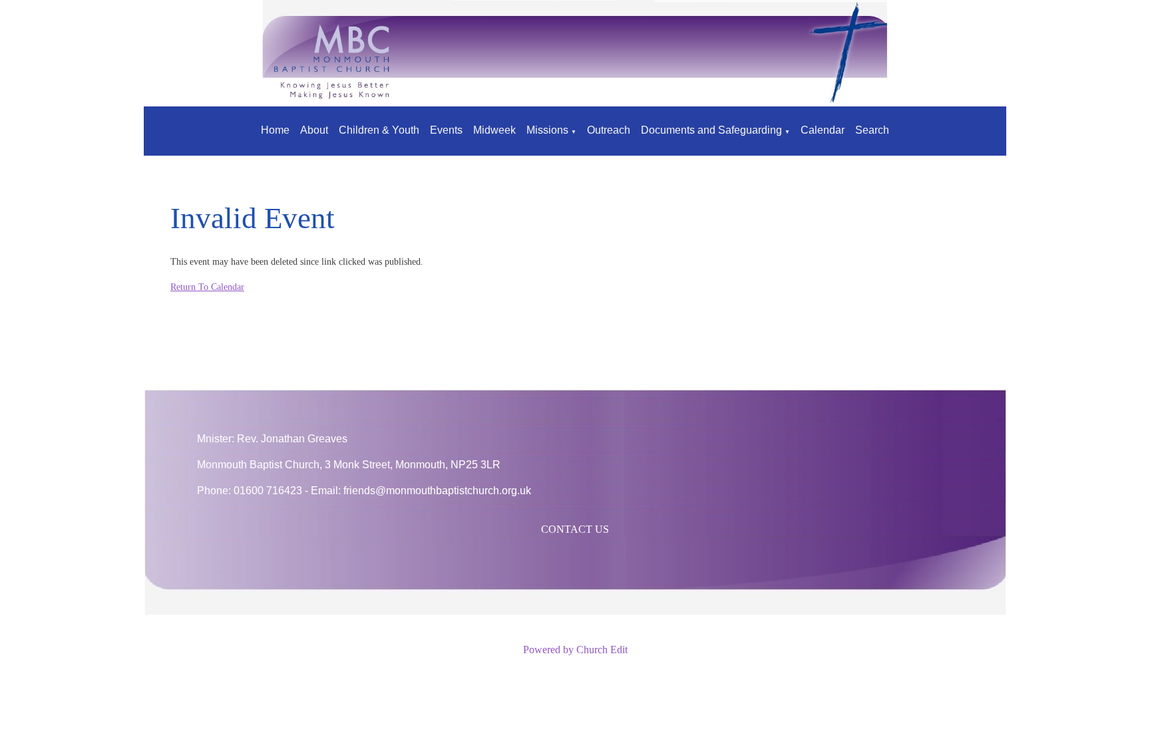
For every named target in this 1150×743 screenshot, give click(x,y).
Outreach (608, 130)
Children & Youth (379, 130)
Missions (547, 130)
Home (275, 130)
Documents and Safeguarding (711, 130)
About (314, 130)
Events (446, 130)
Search (872, 130)
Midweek (494, 130)
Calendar (823, 130)
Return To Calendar (207, 287)
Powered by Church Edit (575, 649)
